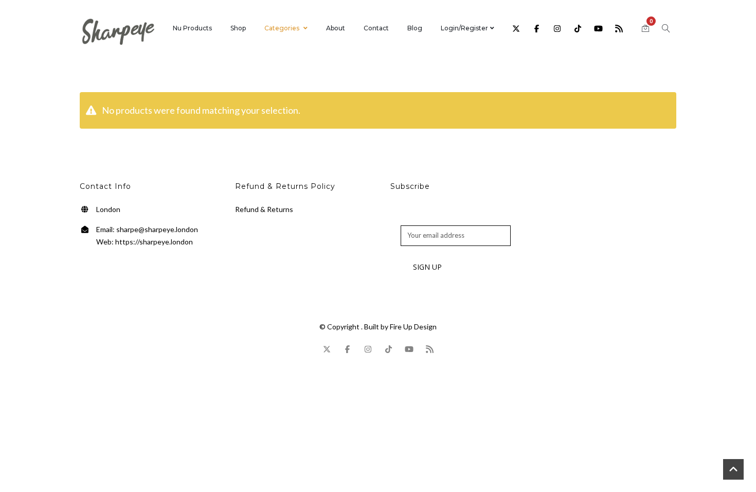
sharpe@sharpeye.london (157, 229)
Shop (238, 28)
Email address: (422, 220)
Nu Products (192, 28)
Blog (414, 28)
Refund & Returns (264, 209)
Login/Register (464, 28)
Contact (376, 28)
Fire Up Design (413, 326)
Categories (281, 28)
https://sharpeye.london (154, 241)
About (335, 28)
